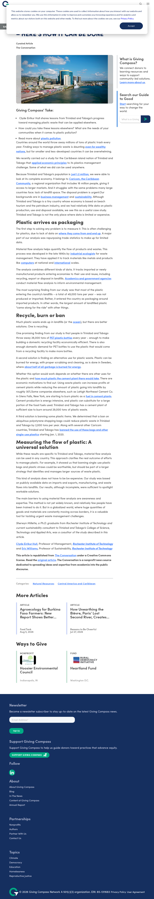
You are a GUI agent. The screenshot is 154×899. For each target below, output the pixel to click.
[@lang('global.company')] (5, 4)
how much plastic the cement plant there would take (67, 378)
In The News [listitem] (15, 795)
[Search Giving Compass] (140, 4)
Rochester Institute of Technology (93, 544)
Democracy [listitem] (15, 862)
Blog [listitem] (11, 791)
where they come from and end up (80, 233)
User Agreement (136, 891)
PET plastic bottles (61, 338)
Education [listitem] (14, 866)
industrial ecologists (82, 253)
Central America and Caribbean (76, 583)
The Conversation (65, 555)
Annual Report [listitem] (17, 804)
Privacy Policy (118, 891)
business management (55, 197)
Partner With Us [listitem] (17, 833)
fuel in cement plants (98, 396)
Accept (131, 26)
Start (123, 104)
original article (47, 560)
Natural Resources (43, 583)
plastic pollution (51, 138)
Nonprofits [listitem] (15, 824)
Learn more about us (132, 82)
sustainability (83, 197)
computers (27, 262)
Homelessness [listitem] (17, 871)
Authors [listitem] (13, 829)
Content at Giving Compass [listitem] (24, 800)
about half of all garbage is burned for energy (53, 367)
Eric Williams (30, 548)
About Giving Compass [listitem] (21, 786)
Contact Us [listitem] (15, 838)
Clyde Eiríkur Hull (26, 544)
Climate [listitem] (13, 857)
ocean (76, 322)
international (62, 262)
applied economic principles (49, 163)
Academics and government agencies (88, 278)
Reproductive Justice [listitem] (20, 875)
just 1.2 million (80, 174)
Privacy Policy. (127, 18)
